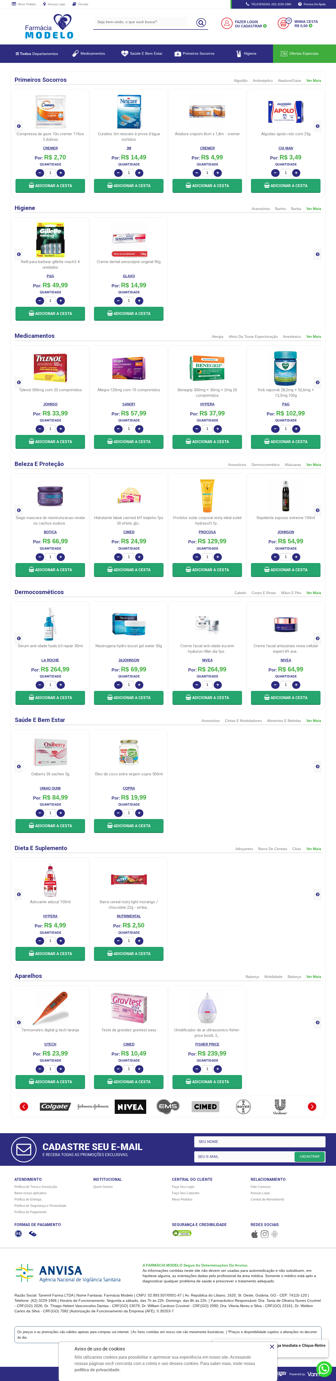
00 (288, 20)
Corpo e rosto (263, 593)
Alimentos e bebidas (284, 721)
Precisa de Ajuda (314, 4)
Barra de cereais (272, 849)
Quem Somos (103, 1187)
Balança (252, 977)
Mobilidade (273, 977)
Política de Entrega (27, 1199)
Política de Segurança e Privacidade (40, 1206)
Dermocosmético (265, 465)
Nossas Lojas (56, 4)
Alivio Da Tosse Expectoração (253, 337)
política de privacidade (97, 1370)
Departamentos (39, 54)
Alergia (217, 337)
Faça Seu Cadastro (186, 1193)
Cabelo (240, 593)
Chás (296, 849)
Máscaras (293, 465)
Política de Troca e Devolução (35, 1187)
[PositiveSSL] (182, 1233)
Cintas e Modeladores (243, 721)
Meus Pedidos (26, 4)
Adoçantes (244, 849)
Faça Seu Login (183, 1187)
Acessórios (261, 209)
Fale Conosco (261, 1187)
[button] (50, 186)
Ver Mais (313, 81)
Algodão (241, 81)
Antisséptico (263, 81)
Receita (83, 4)
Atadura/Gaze (289, 81)
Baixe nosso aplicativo (30, 1193)
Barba (296, 209)
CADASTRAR (309, 1156)
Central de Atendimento (267, 1199)
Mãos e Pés (291, 593)
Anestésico (292, 337)
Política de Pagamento (30, 1212)
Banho (280, 209)
